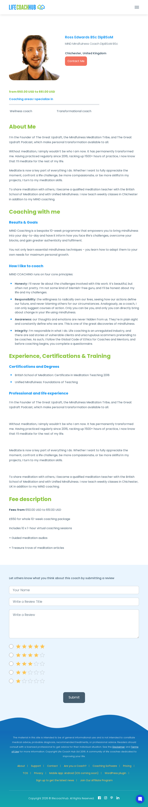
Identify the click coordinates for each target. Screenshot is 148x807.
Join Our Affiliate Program (96, 780)
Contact (52, 766)
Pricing (127, 766)
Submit (74, 697)
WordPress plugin (115, 773)
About (21, 766)
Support (36, 766)
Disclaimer (118, 747)
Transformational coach (74, 111)
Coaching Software (105, 766)
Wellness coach (21, 111)
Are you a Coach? (75, 766)
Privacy (38, 773)
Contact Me (76, 61)
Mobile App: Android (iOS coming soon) (74, 773)
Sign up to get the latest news (55, 780)
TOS (25, 773)
